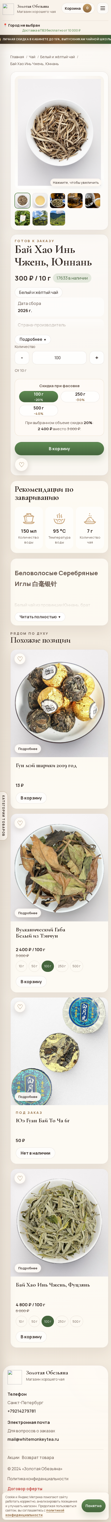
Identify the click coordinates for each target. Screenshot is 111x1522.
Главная (17, 56)
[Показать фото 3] (57, 200)
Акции (13, 1457)
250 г (62, 966)
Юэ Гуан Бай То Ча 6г (43, 1120)
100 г (47, 966)
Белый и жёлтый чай (57, 56)
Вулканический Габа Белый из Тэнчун (40, 933)
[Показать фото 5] (92, 200)
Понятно (93, 1506)
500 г (77, 966)
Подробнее (33, 339)
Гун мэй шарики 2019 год (46, 765)
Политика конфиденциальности (37, 1479)
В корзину (59, 448)
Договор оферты (24, 1489)
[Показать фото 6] (22, 218)
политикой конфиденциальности (34, 1512)
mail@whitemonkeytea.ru (33, 1439)
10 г (21, 966)
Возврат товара (38, 1457)
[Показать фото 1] (22, 200)
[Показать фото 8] (57, 218)
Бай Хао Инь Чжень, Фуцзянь (53, 1285)
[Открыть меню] (102, 8)
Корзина (77, 8)
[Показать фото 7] (40, 218)
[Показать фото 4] (75, 200)
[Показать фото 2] (40, 200)
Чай (32, 56)
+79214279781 (21, 1411)
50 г (34, 966)
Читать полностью (40, 617)
